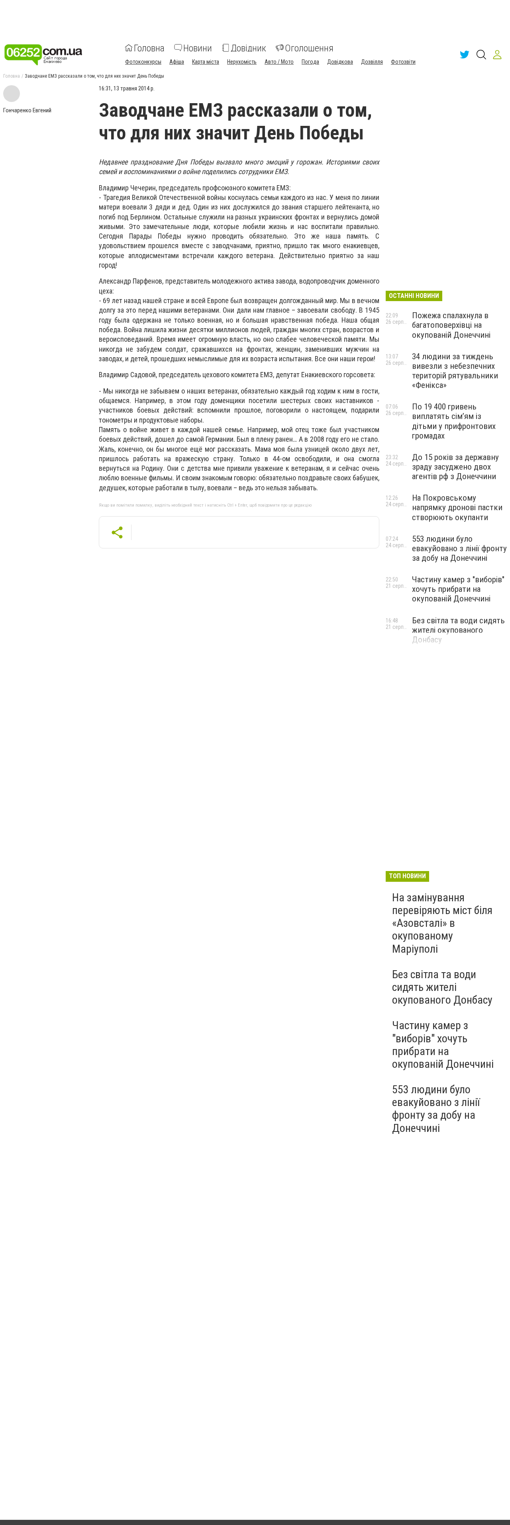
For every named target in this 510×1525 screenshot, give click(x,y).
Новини (197, 48)
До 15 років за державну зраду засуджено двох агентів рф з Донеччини (455, 466)
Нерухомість (242, 61)
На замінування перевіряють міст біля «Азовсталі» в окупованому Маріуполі (442, 923)
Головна (149, 48)
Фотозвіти (403, 61)
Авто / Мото (279, 61)
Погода (310, 61)
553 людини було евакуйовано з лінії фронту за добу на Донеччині (459, 548)
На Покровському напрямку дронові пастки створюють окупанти (457, 507)
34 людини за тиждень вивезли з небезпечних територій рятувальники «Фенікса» (455, 371)
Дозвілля (372, 61)
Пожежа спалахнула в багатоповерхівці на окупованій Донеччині (451, 325)
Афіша (176, 61)
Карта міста (205, 61)
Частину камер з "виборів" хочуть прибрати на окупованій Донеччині (458, 589)
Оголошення (309, 48)
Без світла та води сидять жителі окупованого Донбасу (458, 630)
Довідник (248, 48)
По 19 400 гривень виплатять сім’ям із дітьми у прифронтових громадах (454, 421)
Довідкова (340, 61)
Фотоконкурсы (143, 61)
